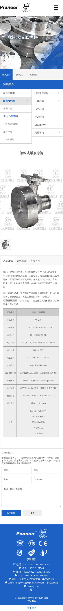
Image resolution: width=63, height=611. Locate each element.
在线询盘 (22, 261)
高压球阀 (47, 132)
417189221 (42, 575)
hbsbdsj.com (33, 586)
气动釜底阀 (8, 139)
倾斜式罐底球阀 (10, 116)
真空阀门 (34, 75)
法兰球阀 (47, 109)
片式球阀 (47, 117)
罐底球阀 (7, 108)
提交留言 (11, 513)
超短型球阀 (15, 93)
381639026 (29, 575)
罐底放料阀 (16, 101)
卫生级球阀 (47, 124)
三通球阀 (47, 101)
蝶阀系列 (20, 75)
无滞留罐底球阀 (10, 124)
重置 (33, 513)
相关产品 (35, 261)
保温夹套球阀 (47, 93)
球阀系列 (6, 75)
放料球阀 (7, 132)
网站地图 (31, 600)
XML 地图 (31, 608)
